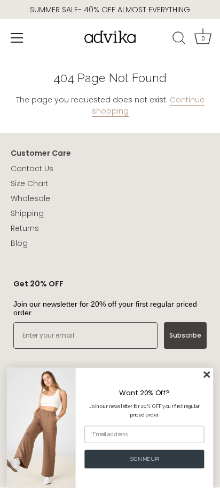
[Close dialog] (207, 375)
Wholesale (30, 198)
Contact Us (32, 168)
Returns (25, 228)
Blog (19, 243)
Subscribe (185, 335)
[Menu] (17, 38)
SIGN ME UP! (144, 459)
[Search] (179, 39)
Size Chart (30, 183)
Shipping (27, 213)
